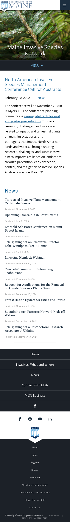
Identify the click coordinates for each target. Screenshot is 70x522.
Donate (35, 470)
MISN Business (35, 395)
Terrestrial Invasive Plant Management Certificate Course (32, 201)
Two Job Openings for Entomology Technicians (29, 271)
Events (35, 455)
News (41, 98)
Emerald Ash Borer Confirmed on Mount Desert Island (33, 228)
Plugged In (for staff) (35, 500)
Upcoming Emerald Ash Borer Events (31, 215)
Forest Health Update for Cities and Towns (35, 300)
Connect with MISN (35, 385)
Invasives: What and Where (35, 365)
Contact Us (35, 507)
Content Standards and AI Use (35, 492)
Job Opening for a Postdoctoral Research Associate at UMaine (34, 328)
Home (35, 354)
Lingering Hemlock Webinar (25, 257)
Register (35, 462)
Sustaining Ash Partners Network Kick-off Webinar (35, 313)
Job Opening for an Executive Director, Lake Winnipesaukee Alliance (32, 243)
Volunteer (35, 477)
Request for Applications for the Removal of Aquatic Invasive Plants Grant (34, 286)
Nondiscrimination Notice (35, 485)
